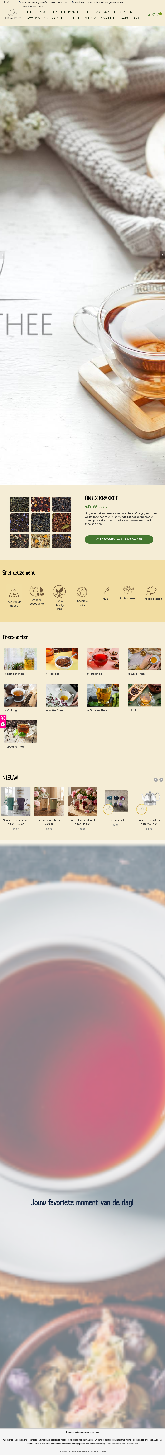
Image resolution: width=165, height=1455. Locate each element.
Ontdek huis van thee (100, 18)
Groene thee (91, 683)
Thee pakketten (72, 11)
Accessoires (36, 18)
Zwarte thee (8, 720)
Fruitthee (89, 647)
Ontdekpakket (101, 499)
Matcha (56, 18)
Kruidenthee (8, 647)
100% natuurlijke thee (59, 605)
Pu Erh (129, 683)
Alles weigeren (83, 1451)
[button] (2, 255)
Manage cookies (98, 1451)
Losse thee (47, 11)
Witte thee (49, 683)
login (25, 7)
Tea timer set (82, 820)
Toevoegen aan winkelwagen (121, 539)
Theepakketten (152, 598)
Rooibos (48, 647)
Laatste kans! (130, 18)
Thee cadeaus (97, 11)
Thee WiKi (74, 18)
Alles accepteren (68, 1451)
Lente (31, 11)
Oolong (6, 683)
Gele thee (131, 647)
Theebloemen (122, 11)
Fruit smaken (128, 598)
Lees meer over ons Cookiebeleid (122, 1444)
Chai (105, 599)
